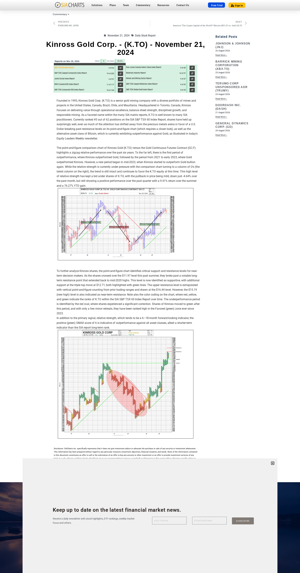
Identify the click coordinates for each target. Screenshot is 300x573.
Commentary (143, 5)
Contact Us (182, 5)
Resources (163, 5)
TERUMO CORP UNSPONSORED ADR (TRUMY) (231, 87)
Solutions (96, 5)
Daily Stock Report (145, 35)
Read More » (221, 55)
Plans (113, 5)
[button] (272, 463)
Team (126, 5)
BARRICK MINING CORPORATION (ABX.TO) (228, 65)
